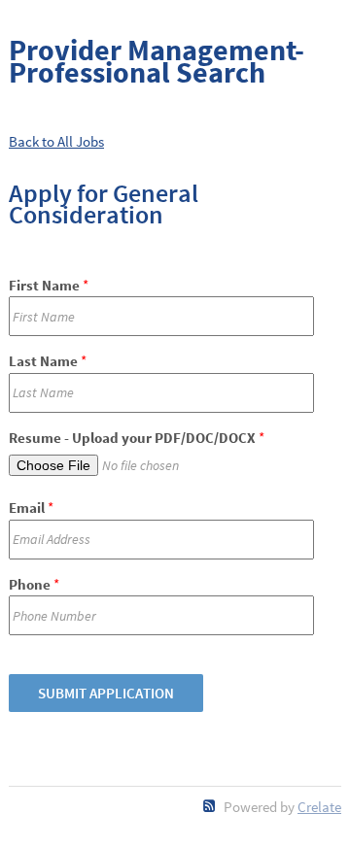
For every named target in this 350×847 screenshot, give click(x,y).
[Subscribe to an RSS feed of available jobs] (209, 805)
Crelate (319, 806)
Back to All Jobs (56, 141)
